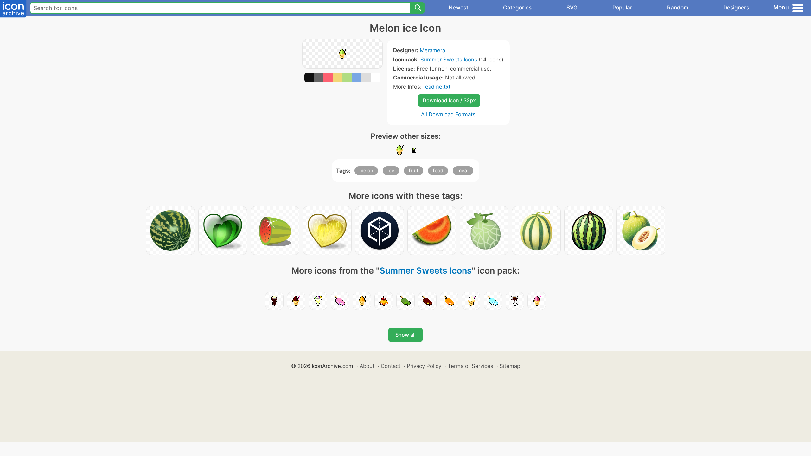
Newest (458, 7)
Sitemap (510, 366)
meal (463, 171)
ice (390, 171)
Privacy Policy (424, 366)
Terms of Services (470, 366)
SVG (572, 7)
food (438, 171)
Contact (390, 366)
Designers (736, 7)
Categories (517, 7)
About (367, 366)
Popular (622, 7)
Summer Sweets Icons (448, 59)
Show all (405, 335)
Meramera (432, 50)
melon (366, 171)
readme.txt (436, 87)
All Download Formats (448, 114)
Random (677, 7)
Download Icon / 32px (449, 100)
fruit (413, 171)
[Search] (417, 8)
